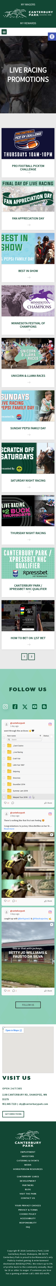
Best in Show (28, 271)
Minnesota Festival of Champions (28, 324)
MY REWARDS (28, 23)
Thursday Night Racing (28, 533)
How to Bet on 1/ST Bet (28, 638)
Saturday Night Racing (28, 480)
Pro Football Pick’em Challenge (28, 167)
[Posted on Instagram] (50, 724)
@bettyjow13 (24, 918)
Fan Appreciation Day (28, 218)
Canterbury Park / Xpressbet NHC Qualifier (28, 587)
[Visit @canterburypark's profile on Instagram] (6, 724)
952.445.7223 (9, 1104)
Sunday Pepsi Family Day (28, 428)
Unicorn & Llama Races (28, 376)
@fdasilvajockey (40, 918)
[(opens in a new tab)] (28, 196)
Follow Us (28, 1004)
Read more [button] (9, 828)
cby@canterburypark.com (33, 1104)
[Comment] (12, 803)
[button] (52, 37)
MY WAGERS (28, 4)
